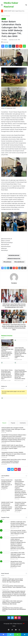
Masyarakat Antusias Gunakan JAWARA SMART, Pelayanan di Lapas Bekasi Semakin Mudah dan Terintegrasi (14, 454)
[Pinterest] (17, 46)
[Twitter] (6, 46)
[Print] (25, 268)
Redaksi (5, 39)
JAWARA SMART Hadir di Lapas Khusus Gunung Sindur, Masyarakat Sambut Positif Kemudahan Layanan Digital (13, 447)
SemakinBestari (19, 262)
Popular (13, 423)
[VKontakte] (19, 268)
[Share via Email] (22, 268)
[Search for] (26, 5)
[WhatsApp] (24, 46)
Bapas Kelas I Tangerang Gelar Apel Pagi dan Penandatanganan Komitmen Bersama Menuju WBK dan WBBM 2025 (7, 352)
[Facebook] (2, 46)
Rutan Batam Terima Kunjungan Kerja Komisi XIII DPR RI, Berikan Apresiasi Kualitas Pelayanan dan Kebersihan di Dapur (6, 374)
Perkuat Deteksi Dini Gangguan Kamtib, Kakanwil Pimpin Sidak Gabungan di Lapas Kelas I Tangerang (13, 429)
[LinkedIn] (10, 46)
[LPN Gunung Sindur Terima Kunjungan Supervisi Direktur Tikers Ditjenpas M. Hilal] (5, 532)
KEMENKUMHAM (14, 255)
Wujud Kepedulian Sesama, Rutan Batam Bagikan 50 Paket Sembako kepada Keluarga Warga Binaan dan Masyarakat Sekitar (21, 374)
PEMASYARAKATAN (14, 258)
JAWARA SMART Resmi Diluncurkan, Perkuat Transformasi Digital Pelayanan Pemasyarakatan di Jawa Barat (14, 461)
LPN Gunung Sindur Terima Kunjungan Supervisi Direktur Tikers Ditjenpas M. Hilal (19, 532)
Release (8, 15)
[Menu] (2, 5)
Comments (23, 423)
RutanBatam (7, 262)
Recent (4, 423)
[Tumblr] (13, 46)
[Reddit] (20, 46)
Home (4, 15)
